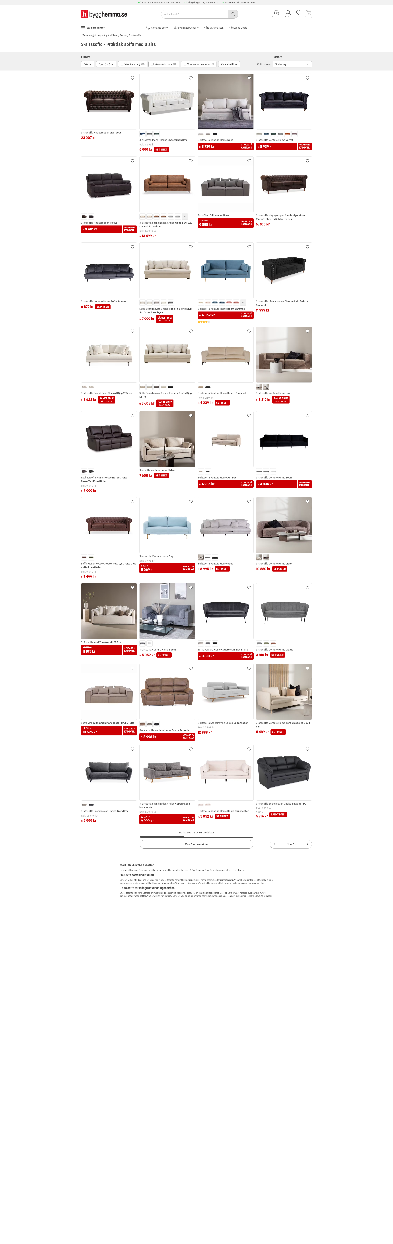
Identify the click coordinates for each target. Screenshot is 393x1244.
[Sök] (233, 14)
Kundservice (276, 17)
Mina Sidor (288, 17)
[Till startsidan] (104, 14)
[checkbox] (132, 64)
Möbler (114, 35)
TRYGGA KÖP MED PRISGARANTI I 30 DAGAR (161, 2)
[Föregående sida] (274, 844)
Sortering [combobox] (280, 64)
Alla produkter (96, 27)
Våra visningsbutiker (185, 27)
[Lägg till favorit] (132, 78)
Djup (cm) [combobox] (104, 64)
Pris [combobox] (86, 64)
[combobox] (291, 844)
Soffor (123, 35)
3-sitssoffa (135, 35)
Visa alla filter (229, 64)
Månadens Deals (237, 27)
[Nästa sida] (307, 844)
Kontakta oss (158, 27)
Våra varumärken (214, 27)
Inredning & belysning (95, 35)
